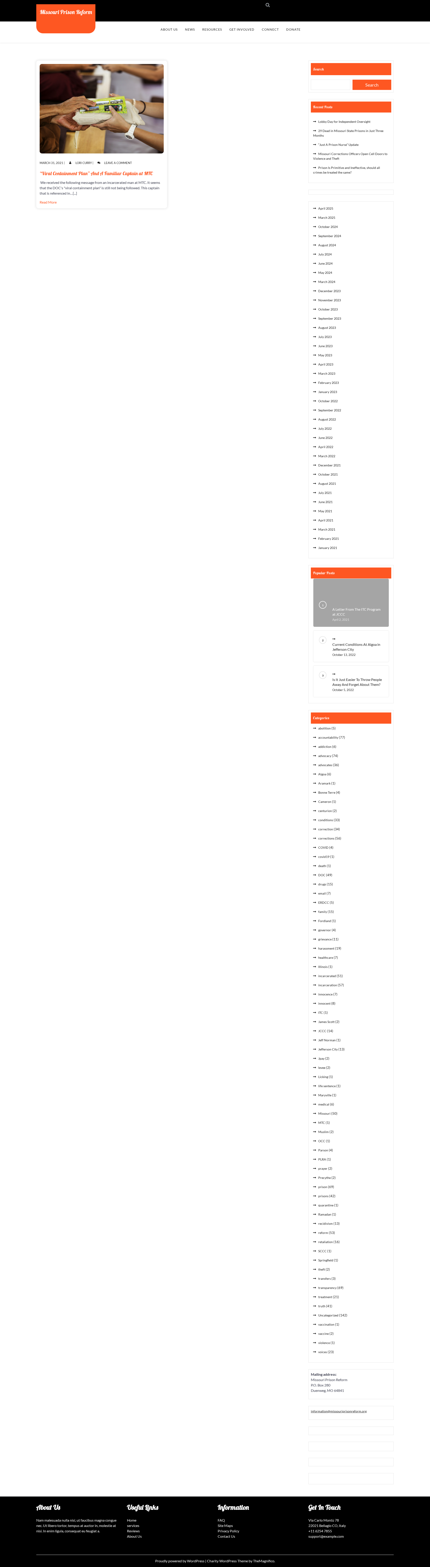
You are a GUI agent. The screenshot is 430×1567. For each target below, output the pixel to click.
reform (323, 1233)
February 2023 (328, 383)
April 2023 (325, 364)
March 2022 (326, 456)
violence (324, 1343)
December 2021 (329, 465)
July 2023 (325, 337)
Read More (48, 202)
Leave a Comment (118, 163)
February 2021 (328, 538)
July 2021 (325, 493)
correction (325, 829)
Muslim (323, 1132)
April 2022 (325, 447)
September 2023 (329, 318)
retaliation (325, 1242)
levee (321, 1067)
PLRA (322, 1159)
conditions (325, 820)
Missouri (324, 1113)
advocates (325, 765)
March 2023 (326, 373)
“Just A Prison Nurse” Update (338, 145)
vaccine (323, 1333)
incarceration (327, 985)
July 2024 (325, 254)
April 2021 (325, 520)
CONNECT (270, 29)
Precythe (324, 1178)
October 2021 (328, 474)
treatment (325, 1297)
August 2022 (327, 419)
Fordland (324, 921)
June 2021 (325, 502)
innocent (324, 1003)
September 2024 (329, 236)
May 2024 (325, 272)
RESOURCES (212, 29)
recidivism (325, 1223)
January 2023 (327, 392)
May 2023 (325, 355)
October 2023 (328, 309)
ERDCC (323, 902)
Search (318, 69)
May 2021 (325, 511)
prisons (323, 1196)
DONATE (293, 29)
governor (324, 930)
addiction (324, 746)
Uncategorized (328, 1315)
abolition (324, 728)
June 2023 (325, 346)
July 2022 (325, 428)
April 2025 (325, 208)
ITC (320, 1012)
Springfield (325, 1260)
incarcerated (327, 976)
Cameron (324, 802)
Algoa (322, 774)
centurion (325, 811)
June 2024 (325, 263)
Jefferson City (328, 1049)
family (322, 912)
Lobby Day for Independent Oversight (344, 121)
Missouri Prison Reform (66, 11)
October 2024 (328, 227)
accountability (328, 737)
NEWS (190, 29)
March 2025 (326, 217)
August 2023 (327, 328)
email (322, 893)
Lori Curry (83, 163)
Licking (323, 1077)
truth (321, 1306)
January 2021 (327, 548)
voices (322, 1352)
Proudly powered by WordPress (180, 1561)
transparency (327, 1288)
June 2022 (325, 438)
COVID (323, 847)
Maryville (324, 1095)
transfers (324, 1278)
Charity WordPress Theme (228, 1561)
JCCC (322, 1031)
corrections (326, 838)
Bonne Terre (326, 792)
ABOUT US (169, 29)
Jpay (321, 1058)
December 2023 (329, 291)
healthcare (325, 957)
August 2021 (327, 483)
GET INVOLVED (241, 29)
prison (322, 1187)
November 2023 (329, 300)
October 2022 (328, 401)
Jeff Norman (327, 1040)
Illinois (323, 967)
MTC (321, 1123)
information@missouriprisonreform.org (339, 1411)
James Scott (326, 1022)
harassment (326, 948)
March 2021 (326, 529)
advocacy (324, 756)
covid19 (323, 857)
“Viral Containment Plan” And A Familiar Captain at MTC (96, 173)
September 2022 (329, 410)
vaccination (326, 1324)
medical (323, 1104)
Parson (323, 1150)
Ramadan (324, 1214)
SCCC (322, 1251)
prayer (322, 1168)
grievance (325, 939)
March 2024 (326, 282)
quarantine (325, 1205)
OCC (321, 1141)
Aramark (324, 783)
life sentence (327, 1086)
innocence (325, 994)
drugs (322, 884)
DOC (321, 875)
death (322, 866)
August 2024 (327, 245)
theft (321, 1269)
